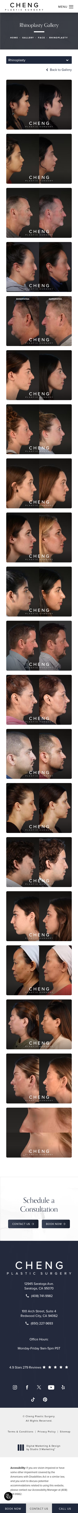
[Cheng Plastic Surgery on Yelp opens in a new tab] (63, 1387)
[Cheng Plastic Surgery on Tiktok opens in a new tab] (33, 1400)
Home (14, 37)
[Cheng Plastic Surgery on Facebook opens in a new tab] (27, 1387)
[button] (71, 7)
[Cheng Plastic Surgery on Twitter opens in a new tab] (39, 1387)
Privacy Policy (47, 1431)
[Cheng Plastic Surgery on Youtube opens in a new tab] (51, 1387)
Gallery (28, 37)
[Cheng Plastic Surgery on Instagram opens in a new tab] (15, 1387)
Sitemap (65, 1431)
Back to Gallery (60, 69)
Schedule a (39, 1204)
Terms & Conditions (20, 1431)
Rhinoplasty (58, 37)
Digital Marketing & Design (43, 1447)
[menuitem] (15, 1387)
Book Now (54, 1224)
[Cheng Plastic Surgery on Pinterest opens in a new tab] (45, 1400)
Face (41, 37)
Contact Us (21, 1224)
